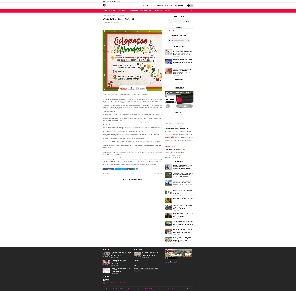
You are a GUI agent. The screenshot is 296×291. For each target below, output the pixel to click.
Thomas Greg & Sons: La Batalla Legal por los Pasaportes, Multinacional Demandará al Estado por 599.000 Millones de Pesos (183, 71)
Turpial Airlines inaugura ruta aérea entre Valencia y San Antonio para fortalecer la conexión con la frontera (182, 182)
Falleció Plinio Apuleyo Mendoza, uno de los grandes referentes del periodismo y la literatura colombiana (183, 215)
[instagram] (190, 1)
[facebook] (185, 1)
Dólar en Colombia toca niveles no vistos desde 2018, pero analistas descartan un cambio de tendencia (121, 270)
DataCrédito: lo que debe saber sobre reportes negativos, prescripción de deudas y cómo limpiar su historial (182, 167)
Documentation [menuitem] (145, 10)
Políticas (119, 1)
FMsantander (181, 6)
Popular (160, 6)
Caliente (169, 6)
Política (156, 268)
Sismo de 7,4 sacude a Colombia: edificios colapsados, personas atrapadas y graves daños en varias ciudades (183, 207)
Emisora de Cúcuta (149, 268)
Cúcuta (141, 268)
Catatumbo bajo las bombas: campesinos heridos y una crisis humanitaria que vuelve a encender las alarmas (183, 175)
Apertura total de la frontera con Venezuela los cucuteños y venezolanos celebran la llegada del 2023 (152, 254)
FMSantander (107, 22)
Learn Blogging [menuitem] (133, 10)
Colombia (136, 268)
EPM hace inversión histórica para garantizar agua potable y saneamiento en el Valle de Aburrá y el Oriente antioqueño (182, 191)
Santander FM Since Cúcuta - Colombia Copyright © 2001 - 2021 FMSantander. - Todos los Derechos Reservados (148, 288)
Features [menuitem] (112, 10)
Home (104, 1)
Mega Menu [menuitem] (121, 10)
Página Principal (106, 15)
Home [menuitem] (105, 10)
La (103, 99)
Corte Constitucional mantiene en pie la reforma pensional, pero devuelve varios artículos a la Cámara (121, 254)
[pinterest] (192, 1)
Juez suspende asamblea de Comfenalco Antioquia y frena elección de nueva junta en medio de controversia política (183, 223)
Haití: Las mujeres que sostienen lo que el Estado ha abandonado (183, 199)
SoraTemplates (111, 288)
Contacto (114, 1)
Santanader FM (137, 271)
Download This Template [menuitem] (162, 10)
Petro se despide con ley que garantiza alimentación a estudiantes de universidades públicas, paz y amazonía (182, 231)
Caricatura (149, 6)
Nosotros (109, 1)
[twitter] (188, 1)
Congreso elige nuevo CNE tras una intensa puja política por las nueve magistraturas (119, 262)
